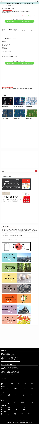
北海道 (2, 383)
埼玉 (8, 388)
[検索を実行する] (36, 171)
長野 (9, 395)
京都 (1, 402)
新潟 (1, 394)
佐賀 (8, 413)
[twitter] (18, 419)
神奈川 (15, 388)
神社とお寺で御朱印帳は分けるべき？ (8, 354)
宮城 (25, 383)
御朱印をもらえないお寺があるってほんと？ (9, 358)
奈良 (1, 403)
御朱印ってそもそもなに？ (6, 353)
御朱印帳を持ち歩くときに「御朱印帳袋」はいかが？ (10, 361)
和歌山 (22, 402)
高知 (24, 409)
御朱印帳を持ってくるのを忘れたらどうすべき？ (10, 359)
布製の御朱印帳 (23, 11)
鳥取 (31, 407)
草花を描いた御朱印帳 (9, 87)
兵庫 (8, 403)
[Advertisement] (19, 75)
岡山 (9, 407)
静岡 (16, 395)
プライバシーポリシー (14, 420)
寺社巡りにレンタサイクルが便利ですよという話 (10, 372)
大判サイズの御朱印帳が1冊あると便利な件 (9, 367)
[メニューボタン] (38, 1)
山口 (24, 407)
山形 (12, 384)
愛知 (24, 395)
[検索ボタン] (35, 1)
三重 (15, 402)
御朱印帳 (4, 87)
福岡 (1, 413)
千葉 (25, 388)
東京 (1, 388)
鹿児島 (29, 413)
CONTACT (26, 420)
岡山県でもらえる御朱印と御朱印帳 (15, 11)
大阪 (32, 402)
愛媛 (1, 409)
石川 (16, 394)
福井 (24, 394)
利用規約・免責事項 (21, 420)
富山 (9, 394)
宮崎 (1, 414)
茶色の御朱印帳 (27, 11)
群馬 (32, 388)
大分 (8, 414)
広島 (1, 407)
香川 (16, 409)
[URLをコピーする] (34, 16)
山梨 (31, 394)
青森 (12, 383)
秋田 (32, 383)
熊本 (15, 413)
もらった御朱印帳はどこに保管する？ (8, 355)
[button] (4, 16)
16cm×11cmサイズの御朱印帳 (7, 11)
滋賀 (8, 402)
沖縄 (15, 414)
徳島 (9, 409)
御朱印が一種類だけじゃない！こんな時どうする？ (10, 368)
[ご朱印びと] (1, 1)
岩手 (18, 383)
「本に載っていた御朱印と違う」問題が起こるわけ (10, 371)
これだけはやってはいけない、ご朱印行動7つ (9, 357)
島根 (16, 407)
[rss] (20, 419)
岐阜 (1, 395)
